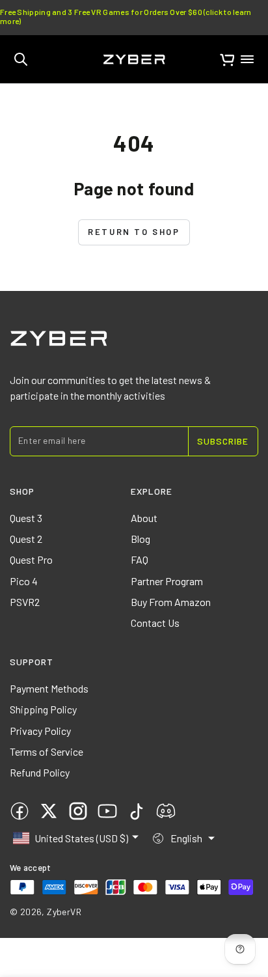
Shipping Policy (43, 709)
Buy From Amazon (171, 602)
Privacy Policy (40, 730)
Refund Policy (40, 772)
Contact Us (155, 622)
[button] (21, 59)
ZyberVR (64, 911)
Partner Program (167, 581)
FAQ (139, 559)
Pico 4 (24, 581)
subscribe (222, 441)
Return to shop (134, 232)
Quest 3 (26, 518)
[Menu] (247, 59)
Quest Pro (31, 559)
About (144, 518)
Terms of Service (46, 751)
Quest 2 (26, 538)
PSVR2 (25, 602)
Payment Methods (49, 688)
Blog (140, 538)
